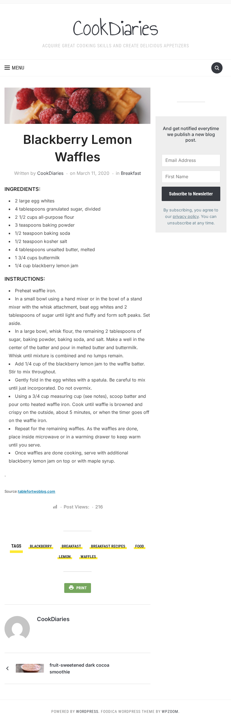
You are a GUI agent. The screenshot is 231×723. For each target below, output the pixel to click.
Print (81, 588)
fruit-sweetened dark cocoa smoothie (79, 668)
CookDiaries (115, 28)
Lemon (65, 556)
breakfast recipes (108, 546)
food (139, 546)
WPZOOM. (171, 711)
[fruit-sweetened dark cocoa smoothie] (30, 668)
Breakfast (131, 173)
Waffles (88, 556)
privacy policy (186, 216)
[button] (14, 68)
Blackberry (41, 546)
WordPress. (88, 711)
